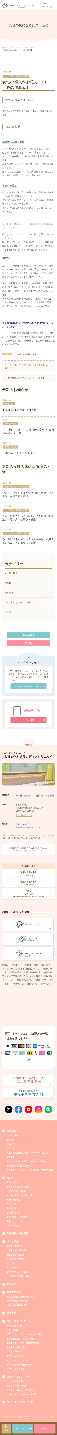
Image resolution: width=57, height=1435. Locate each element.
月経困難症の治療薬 (15, 1259)
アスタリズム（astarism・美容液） (22, 1394)
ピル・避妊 (13, 1241)
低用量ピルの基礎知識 (16, 1250)
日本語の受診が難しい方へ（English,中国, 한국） (29, 1153)
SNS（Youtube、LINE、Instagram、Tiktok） (27, 1161)
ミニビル (10, 1263)
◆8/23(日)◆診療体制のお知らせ (21, 410)
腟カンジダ (11, 1204)
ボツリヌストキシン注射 (20, 1402)
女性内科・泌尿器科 (17, 1233)
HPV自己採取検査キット (17, 1369)
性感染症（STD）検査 (16, 1347)
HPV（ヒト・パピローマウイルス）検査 (24, 1334)
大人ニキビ (13, 1284)
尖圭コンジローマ (14, 1221)
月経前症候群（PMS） (17, 1191)
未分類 (8, 583)
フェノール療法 (13, 1225)
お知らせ (8, 404)
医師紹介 (10, 1144)
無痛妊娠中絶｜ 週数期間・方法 (21, 1297)
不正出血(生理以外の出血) (18, 1187)
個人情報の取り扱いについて (19, 1166)
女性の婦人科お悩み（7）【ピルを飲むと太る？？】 (27, 366)
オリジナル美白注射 (15, 1381)
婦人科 (10, 1177)
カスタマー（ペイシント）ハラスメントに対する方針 (30, 1170)
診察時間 (10, 1140)
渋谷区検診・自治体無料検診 (19, 1364)
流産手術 (11, 1313)
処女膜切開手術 (13, 1213)
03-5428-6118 (22, 824)
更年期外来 (11, 1208)
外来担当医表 (10, 424)
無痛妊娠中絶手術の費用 (17, 1301)
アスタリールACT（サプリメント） (22, 1390)
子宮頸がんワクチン (15, 1356)
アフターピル (12, 1267)
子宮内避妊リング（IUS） (18, 1272)
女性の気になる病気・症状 (16, 76)
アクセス (10, 1148)
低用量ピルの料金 (14, 1246)
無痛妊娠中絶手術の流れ (17, 1305)
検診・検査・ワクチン (19, 1321)
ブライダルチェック (15, 1351)
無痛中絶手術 (14, 1292)
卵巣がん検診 (12, 1330)
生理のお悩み (12, 1182)
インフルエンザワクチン (17, 1360)
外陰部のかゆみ (13, 1200)
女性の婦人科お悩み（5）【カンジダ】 (26, 378)
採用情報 (10, 1157)
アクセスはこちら (23, 815)
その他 (8, 612)
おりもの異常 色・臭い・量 (19, 1195)
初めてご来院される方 (16, 1135)
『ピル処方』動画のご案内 (18, 1276)
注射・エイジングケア (19, 1376)
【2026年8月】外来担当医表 (18, 453)
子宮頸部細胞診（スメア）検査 (20, 1339)
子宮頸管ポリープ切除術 (17, 1217)
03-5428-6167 (37, 827)
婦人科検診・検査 (14, 1325)
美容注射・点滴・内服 (16, 1386)
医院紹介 (11, 1130)
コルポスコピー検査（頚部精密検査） (23, 1343)
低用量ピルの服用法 (15, 1255)
